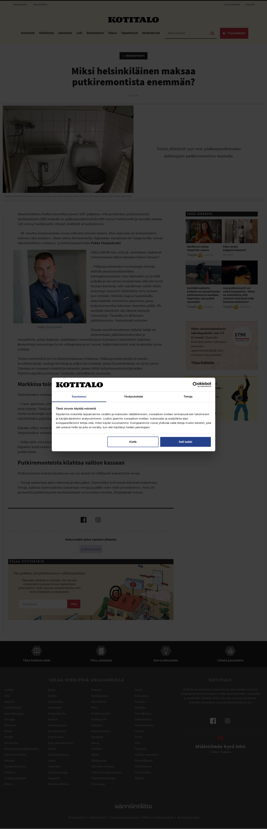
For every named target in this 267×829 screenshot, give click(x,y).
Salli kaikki (185, 441)
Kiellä (132, 441)
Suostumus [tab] (79, 396)
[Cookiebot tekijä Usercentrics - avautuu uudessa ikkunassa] (195, 384)
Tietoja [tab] (188, 396)
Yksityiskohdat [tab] (133, 396)
